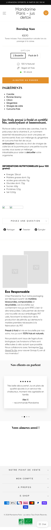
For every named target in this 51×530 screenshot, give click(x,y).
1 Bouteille (18, 55)
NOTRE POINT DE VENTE (25, 470)
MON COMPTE (25, 479)
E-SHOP (25, 496)
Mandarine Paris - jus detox (25, 13)
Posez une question (25, 221)
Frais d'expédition (25, 38)
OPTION (25, 51)
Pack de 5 (33, 55)
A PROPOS (24, 487)
